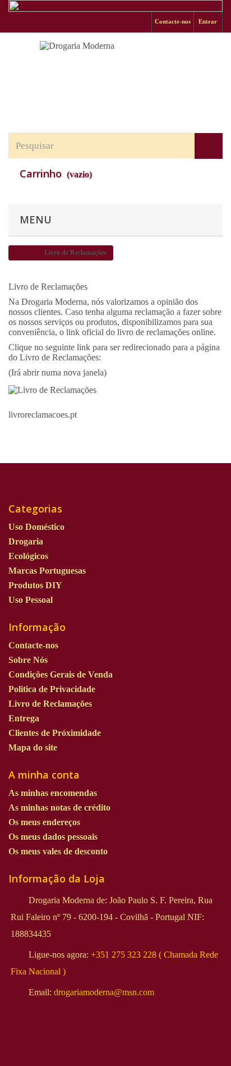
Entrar (207, 21)
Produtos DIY (35, 585)
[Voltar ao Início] (20, 253)
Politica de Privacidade (51, 689)
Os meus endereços (44, 822)
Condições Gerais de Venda (60, 674)
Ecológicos (28, 556)
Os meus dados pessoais (53, 836)
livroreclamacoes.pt (42, 414)
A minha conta (44, 774)
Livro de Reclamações (50, 703)
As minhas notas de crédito (59, 807)
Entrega (23, 718)
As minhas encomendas (52, 793)
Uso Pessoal (30, 600)
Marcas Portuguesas (47, 570)
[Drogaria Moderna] (115, 73)
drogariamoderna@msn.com (104, 992)
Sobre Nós (28, 660)
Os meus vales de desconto (58, 851)
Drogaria (25, 541)
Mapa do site (32, 747)
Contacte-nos (173, 21)
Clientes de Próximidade (54, 733)
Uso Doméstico (36, 527)
